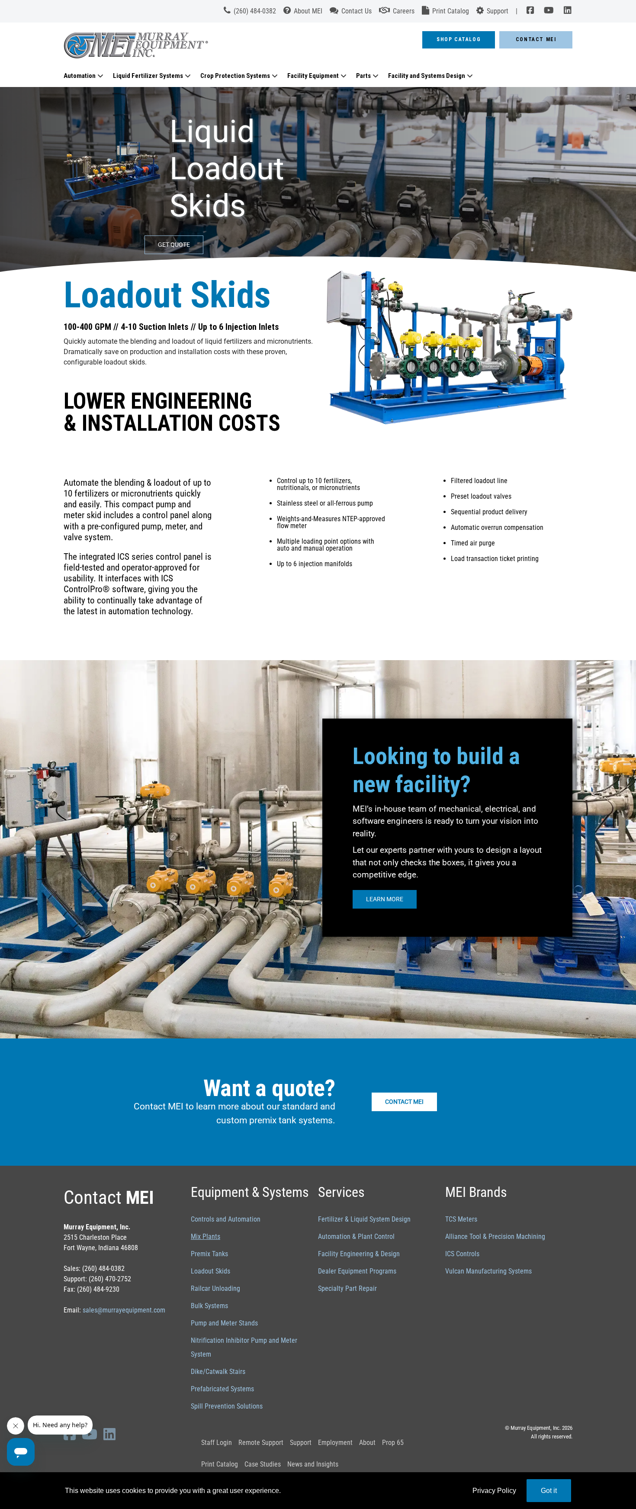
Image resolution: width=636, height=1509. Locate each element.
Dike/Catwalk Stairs (218, 1371)
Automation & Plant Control (356, 1236)
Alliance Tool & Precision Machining (495, 1236)
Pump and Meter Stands (224, 1323)
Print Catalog (219, 1464)
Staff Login (216, 1442)
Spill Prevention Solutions (227, 1406)
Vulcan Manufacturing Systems (488, 1271)
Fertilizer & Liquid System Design (364, 1219)
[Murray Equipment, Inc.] (216, 48)
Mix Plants (205, 1236)
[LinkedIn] (565, 11)
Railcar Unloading (215, 1288)
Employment (335, 1442)
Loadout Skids (210, 1271)
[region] (318, 182)
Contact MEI (536, 39)
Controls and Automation (225, 1219)
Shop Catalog (459, 39)
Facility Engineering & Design (359, 1254)
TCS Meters (461, 1219)
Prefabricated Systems (222, 1389)
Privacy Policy (494, 1490)
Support (301, 1442)
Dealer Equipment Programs (357, 1271)
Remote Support (260, 1442)
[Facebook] (530, 11)
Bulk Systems (209, 1306)
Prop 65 (393, 1442)
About (367, 1442)
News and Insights (312, 1464)
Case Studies (262, 1464)
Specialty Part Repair (347, 1288)
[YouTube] (549, 11)
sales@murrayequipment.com (124, 1310)
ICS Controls (462, 1254)
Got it (549, 1490)
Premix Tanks (209, 1254)
